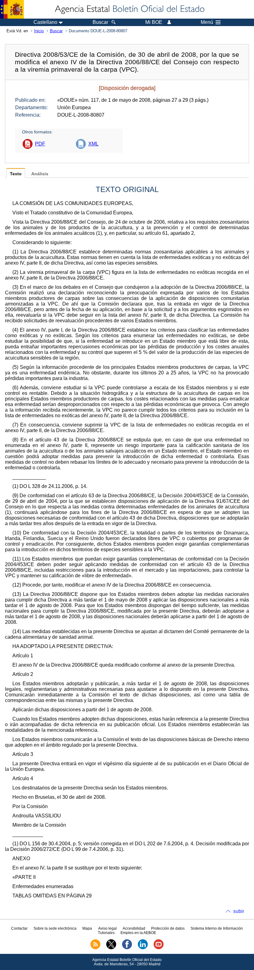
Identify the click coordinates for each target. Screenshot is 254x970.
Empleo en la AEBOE (138, 933)
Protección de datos (168, 928)
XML (93, 143)
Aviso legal (107, 928)
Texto (16, 174)
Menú (207, 22)
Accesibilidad (134, 928)
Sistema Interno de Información (216, 928)
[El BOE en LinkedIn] (143, 948)
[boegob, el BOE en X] (111, 948)
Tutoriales (106, 933)
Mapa (87, 928)
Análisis (39, 174)
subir (238, 911)
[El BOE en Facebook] (127, 948)
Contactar (19, 928)
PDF (40, 143)
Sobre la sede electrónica (55, 928)
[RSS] (95, 948)
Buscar (56, 31)
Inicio (39, 31)
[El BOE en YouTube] (159, 948)
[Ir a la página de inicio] (129, 9)
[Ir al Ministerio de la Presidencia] (12, 9)
